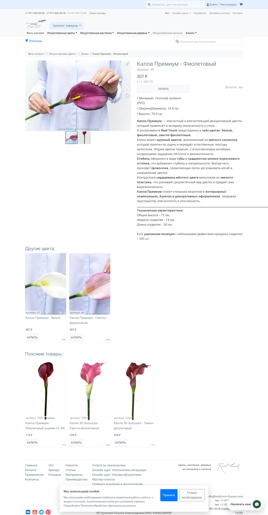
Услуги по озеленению (109, 465)
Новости (72, 465)
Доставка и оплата (219, 13)
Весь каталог (35, 33)
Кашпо (190, 33)
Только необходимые (192, 495)
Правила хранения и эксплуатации (117, 484)
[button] (127, 64)
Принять (169, 495)
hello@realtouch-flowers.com (225, 496)
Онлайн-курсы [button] (180, 13)
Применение (34, 475)
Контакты (238, 13)
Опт (167, 13)
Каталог (31, 470)
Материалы (74, 475)
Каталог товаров (65, 25)
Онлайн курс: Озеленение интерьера (119, 470)
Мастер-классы (103, 479)
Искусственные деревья (132, 33)
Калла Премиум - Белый (43, 318)
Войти (213, 4)
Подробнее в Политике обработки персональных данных (100, 505)
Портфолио (200, 13)
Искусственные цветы (61, 33)
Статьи (71, 470)
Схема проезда (97, 13)
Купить (163, 88)
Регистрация (228, 4)
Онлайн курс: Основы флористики (116, 475)
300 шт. (144, 239)
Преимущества (77, 479)
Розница (54, 475)
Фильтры (35, 41)
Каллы (84, 53)
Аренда (53, 470)
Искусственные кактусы (168, 33)
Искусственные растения (96, 33)
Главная (31, 465)
